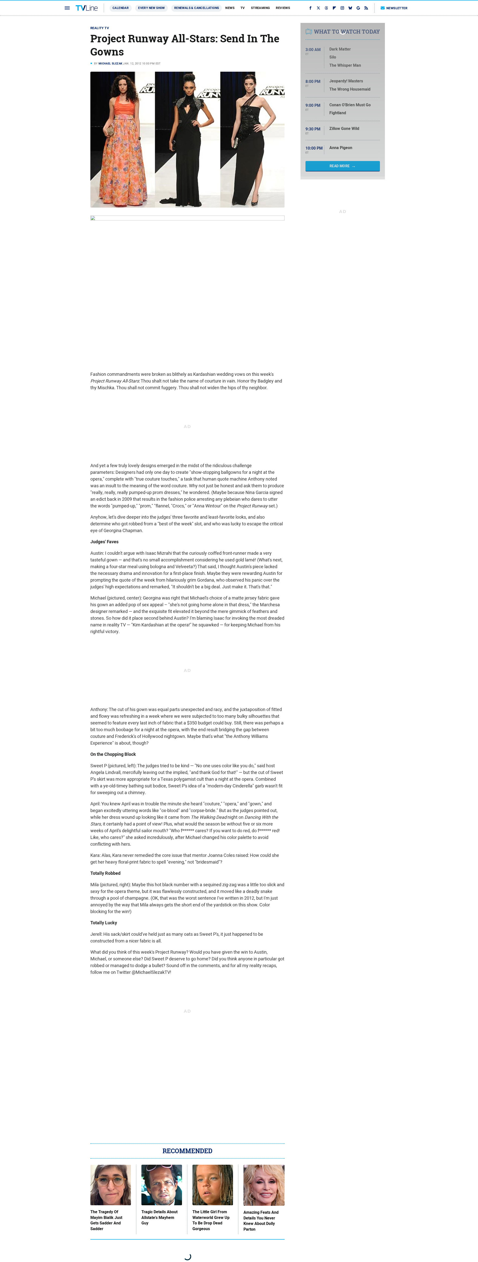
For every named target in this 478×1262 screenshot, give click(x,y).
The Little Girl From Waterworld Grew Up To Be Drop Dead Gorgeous (211, 1220)
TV (242, 7)
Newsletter (396, 8)
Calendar (121, 8)
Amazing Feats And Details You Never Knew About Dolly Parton (261, 1221)
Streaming (260, 7)
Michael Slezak (110, 63)
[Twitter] (318, 8)
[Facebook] (310, 8)
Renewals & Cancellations (196, 8)
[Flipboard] (334, 8)
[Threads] (326, 8)
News (230, 7)
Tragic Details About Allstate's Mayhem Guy (159, 1217)
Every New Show (151, 8)
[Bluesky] (350, 8)
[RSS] (366, 8)
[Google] (358, 8)
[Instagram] (342, 8)
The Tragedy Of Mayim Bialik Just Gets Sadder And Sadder (106, 1220)
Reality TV (99, 28)
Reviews (283, 7)
